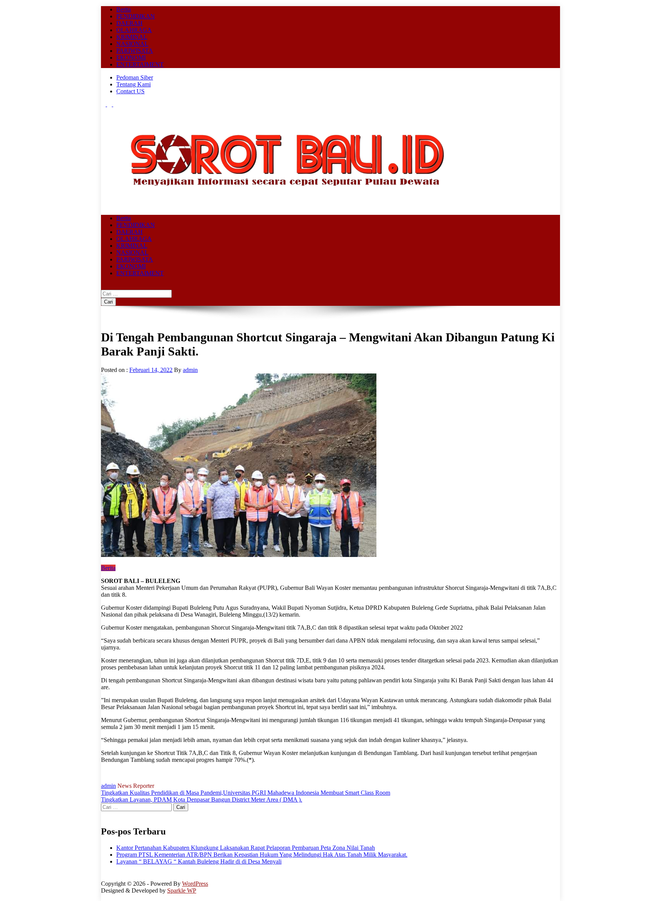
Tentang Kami (133, 84)
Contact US (130, 91)
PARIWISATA (134, 50)
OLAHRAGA (134, 30)
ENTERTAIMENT (140, 64)
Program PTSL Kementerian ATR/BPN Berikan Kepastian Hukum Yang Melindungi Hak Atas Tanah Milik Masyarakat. (261, 854)
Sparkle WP (181, 890)
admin (190, 370)
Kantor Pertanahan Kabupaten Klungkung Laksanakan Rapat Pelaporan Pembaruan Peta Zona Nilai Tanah (245, 847)
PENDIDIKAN (135, 16)
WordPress (195, 883)
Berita (123, 9)
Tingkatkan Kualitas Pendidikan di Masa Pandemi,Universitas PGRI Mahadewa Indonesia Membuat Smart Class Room (245, 792)
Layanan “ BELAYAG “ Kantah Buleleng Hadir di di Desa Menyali (199, 861)
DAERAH (129, 23)
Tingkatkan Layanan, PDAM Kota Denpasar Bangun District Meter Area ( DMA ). (201, 799)
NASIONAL (132, 44)
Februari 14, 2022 (151, 370)
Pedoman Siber (134, 77)
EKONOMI (131, 57)
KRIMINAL (131, 37)
